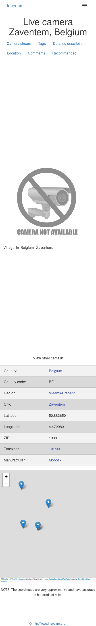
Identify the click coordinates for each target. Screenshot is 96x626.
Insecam (15, 5)
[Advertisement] (48, 111)
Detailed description (69, 43)
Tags (42, 43)
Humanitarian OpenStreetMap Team (57, 579)
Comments (36, 53)
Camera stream (19, 43)
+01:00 (54, 448)
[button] (23, 524)
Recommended (64, 53)
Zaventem (57, 404)
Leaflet (5, 579)
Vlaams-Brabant (62, 393)
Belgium (55, 370)
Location (14, 53)
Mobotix (55, 460)
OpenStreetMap (17, 579)
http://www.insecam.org (48, 623)
